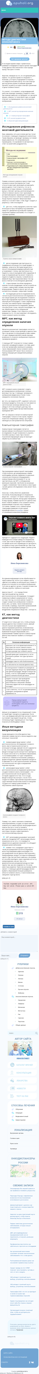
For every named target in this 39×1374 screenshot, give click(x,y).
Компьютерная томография (19, 116)
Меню (4, 10)
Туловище (13, 1149)
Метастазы (21, 1011)
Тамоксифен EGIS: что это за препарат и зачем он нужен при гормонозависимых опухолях (23, 1294)
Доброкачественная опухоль (25, 968)
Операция (19, 1113)
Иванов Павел (23, 1058)
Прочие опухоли (23, 989)
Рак (19, 1014)
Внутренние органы (16, 1133)
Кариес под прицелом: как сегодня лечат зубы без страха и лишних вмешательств (21, 1303)
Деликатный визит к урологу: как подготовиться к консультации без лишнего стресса (22, 1207)
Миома (20, 982)
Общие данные (21, 1025)
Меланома (21, 1007)
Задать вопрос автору (19, 570)
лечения (20, 510)
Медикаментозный (22, 1116)
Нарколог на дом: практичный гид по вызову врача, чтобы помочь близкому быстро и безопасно (22, 1216)
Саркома (21, 1018)
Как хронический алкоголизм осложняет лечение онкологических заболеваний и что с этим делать (22, 1253)
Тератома (21, 1021)
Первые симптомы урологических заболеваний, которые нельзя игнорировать (21, 1226)
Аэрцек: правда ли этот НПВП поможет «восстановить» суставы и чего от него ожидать (22, 1270)
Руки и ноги (14, 1143)
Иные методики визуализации (17, 121)
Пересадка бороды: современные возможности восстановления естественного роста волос (21, 1198)
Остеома (21, 986)
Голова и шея (9, 927)
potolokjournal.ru (22, 1371)
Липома (20, 979)
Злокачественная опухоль (24, 996)
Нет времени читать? (19, 59)
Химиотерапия (20, 1120)
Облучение (19, 1109)
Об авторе (19, 919)
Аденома (21, 971)
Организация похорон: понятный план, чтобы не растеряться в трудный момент (21, 1312)
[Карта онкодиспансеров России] (23, 1171)
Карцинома (21, 1000)
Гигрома (20, 975)
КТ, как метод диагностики (16, 118)
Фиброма (21, 993)
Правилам (19, 1330)
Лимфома (21, 1004)
